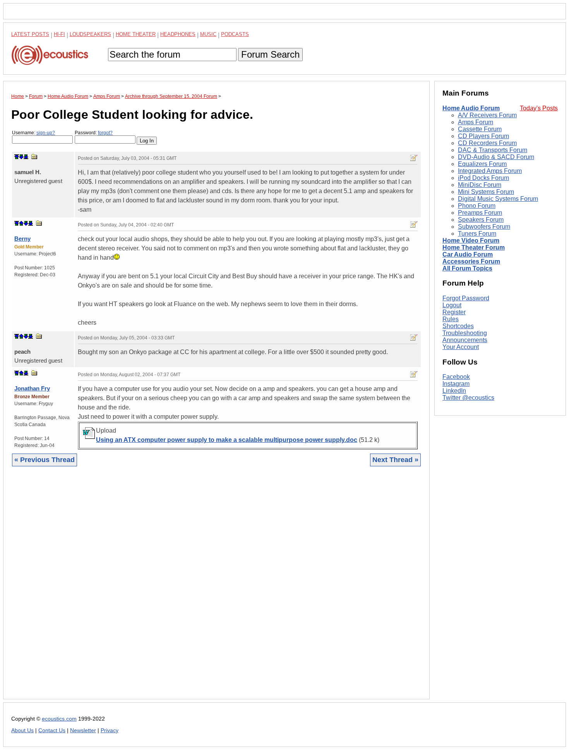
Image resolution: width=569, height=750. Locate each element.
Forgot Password (465, 298)
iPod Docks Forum (483, 178)
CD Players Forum (483, 136)
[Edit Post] (414, 158)
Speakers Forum (481, 219)
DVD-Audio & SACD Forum (496, 157)
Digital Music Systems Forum (498, 198)
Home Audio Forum (471, 108)
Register (454, 312)
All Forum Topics (467, 268)
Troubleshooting (464, 333)
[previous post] (21, 223)
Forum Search (270, 54)
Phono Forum (476, 205)
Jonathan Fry (32, 388)
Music (208, 34)
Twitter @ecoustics (468, 398)
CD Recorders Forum (487, 143)
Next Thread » (395, 460)
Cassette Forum (480, 129)
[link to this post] (34, 156)
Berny (22, 238)
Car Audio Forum (467, 254)
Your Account (460, 347)
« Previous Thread (44, 460)
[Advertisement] (216, 588)
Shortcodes (458, 326)
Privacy (109, 730)
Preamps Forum (480, 212)
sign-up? (45, 132)
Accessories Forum (471, 261)
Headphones (177, 34)
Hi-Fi (59, 34)
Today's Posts (539, 108)
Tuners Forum (477, 233)
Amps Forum (475, 122)
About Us (22, 730)
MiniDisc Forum (479, 185)
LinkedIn (454, 391)
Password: (94, 132)
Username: (33, 132)
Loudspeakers (90, 34)
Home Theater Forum (473, 247)
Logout (451, 305)
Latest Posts (30, 34)
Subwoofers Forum (484, 226)
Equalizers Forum (482, 164)
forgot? (105, 132)
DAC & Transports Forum (492, 150)
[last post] (26, 156)
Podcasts (235, 34)
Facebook (456, 377)
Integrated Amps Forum (490, 171)
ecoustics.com (59, 719)
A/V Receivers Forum (487, 115)
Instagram (456, 384)
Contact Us (51, 730)
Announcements (464, 340)
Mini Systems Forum (486, 191)
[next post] (21, 156)
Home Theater (136, 34)
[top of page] (16, 156)
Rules (450, 319)
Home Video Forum (470, 240)
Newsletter (83, 730)
